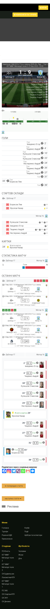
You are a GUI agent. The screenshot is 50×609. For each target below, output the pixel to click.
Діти (20, 558)
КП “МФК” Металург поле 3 (8, 567)
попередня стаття (15, 486)
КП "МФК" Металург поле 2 (17, 66)
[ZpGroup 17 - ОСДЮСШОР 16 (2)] (25, 301)
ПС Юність (6, 551)
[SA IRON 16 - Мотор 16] (25, 342)
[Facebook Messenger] (32, 471)
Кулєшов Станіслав (31, 154)
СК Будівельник (8, 574)
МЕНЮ (44, 8)
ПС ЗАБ (5, 591)
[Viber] (18, 471)
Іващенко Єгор (33, 144)
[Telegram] (14, 471)
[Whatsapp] (23, 471)
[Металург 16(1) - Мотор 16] (25, 330)
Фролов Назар (16, 208)
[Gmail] (28, 471)
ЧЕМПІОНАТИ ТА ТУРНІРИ (25, 15)
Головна (5, 528)
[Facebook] (4, 471)
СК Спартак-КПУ (8, 594)
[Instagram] (9, 471)
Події (26, 531)
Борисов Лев (16, 182)
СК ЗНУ (5, 598)
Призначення (7, 539)
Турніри (5, 531)
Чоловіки (22, 551)
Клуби (27, 528)
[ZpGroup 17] (9, 74)
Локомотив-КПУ (8, 577)
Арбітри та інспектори (33, 535)
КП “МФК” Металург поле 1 (8, 584)
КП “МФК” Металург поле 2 (8, 558)
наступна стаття (12, 498)
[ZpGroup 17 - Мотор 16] (25, 289)
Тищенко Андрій (33, 149)
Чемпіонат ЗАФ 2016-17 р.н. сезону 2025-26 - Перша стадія (22, 64)
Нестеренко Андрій (32, 163)
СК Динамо (6, 601)
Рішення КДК (7, 535)
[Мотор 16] (40, 74)
